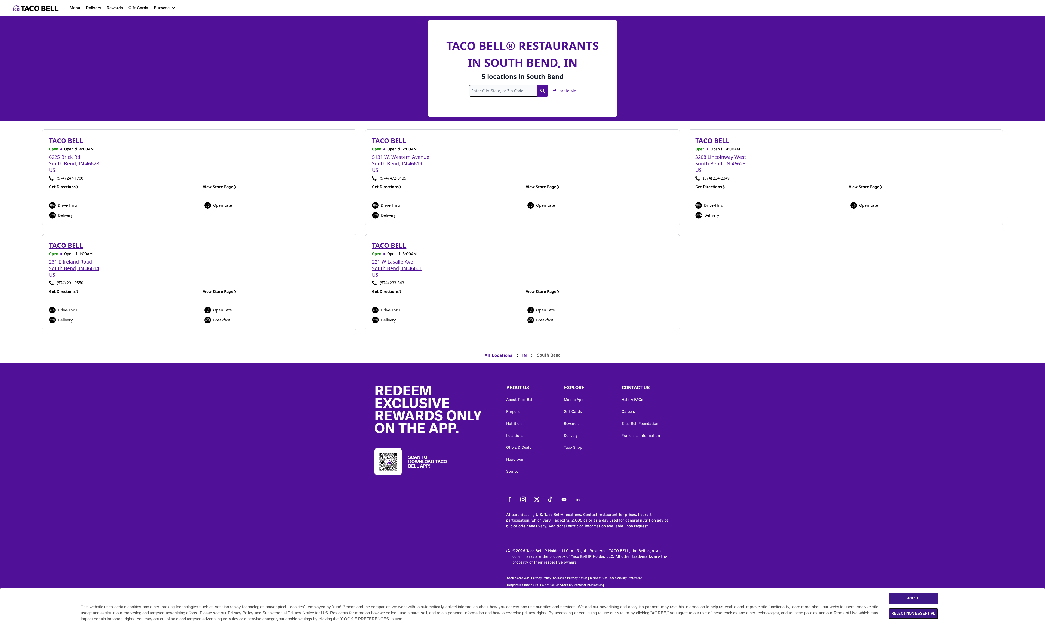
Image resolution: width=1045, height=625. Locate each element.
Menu (75, 7)
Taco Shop (573, 447)
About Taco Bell (519, 399)
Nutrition (514, 423)
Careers (628, 411)
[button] (530, 389)
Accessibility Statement (625, 578)
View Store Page (218, 186)
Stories (512, 471)
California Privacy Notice (570, 578)
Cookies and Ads (518, 578)
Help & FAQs (632, 399)
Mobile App (573, 399)
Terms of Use (598, 578)
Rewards (115, 7)
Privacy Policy (541, 578)
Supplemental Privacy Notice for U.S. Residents (305, 612)
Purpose (162, 7)
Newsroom (515, 459)
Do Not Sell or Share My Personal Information (571, 585)
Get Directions (62, 186)
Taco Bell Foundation (640, 423)
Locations (514, 435)
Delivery (93, 7)
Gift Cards (138, 7)
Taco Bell (66, 140)
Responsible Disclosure (522, 585)
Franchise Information (641, 435)
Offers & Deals (518, 447)
